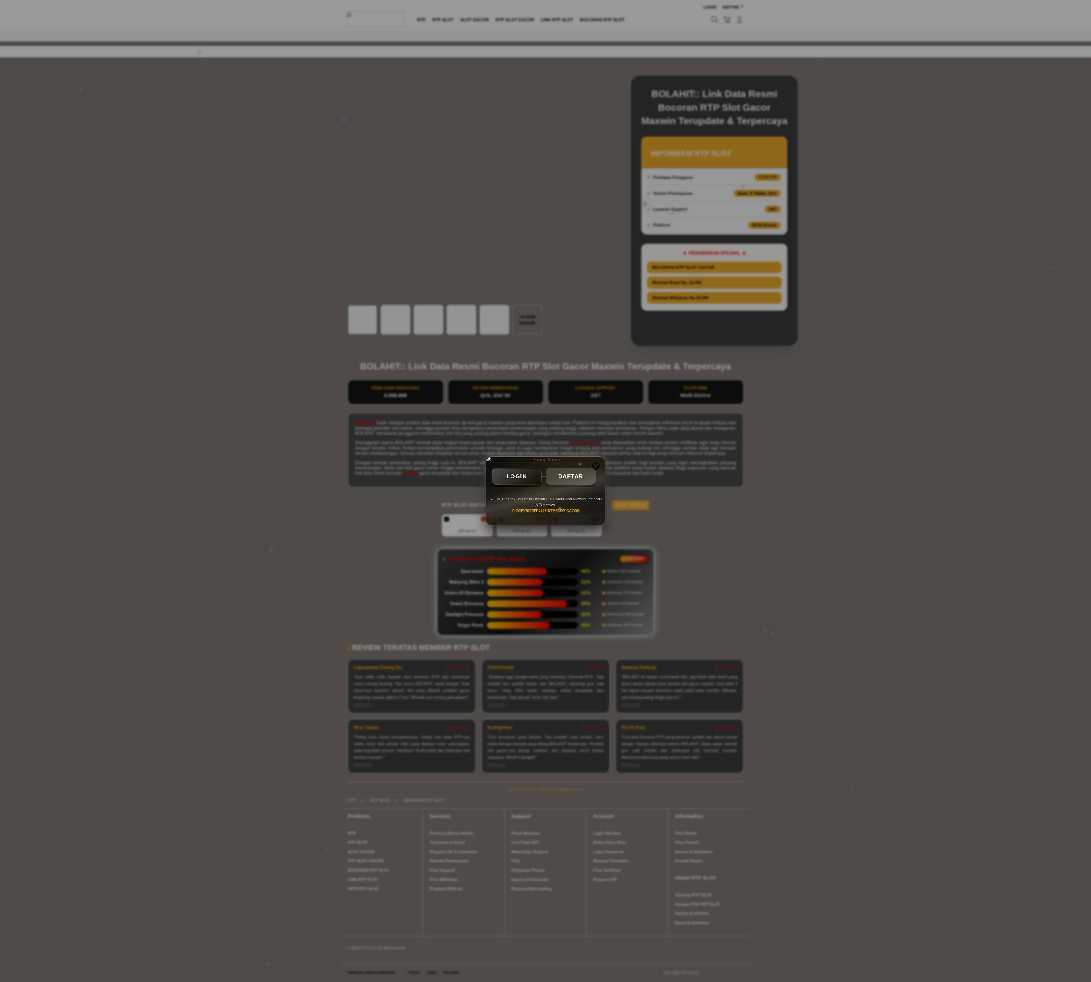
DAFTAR (570, 476)
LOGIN (517, 476)
